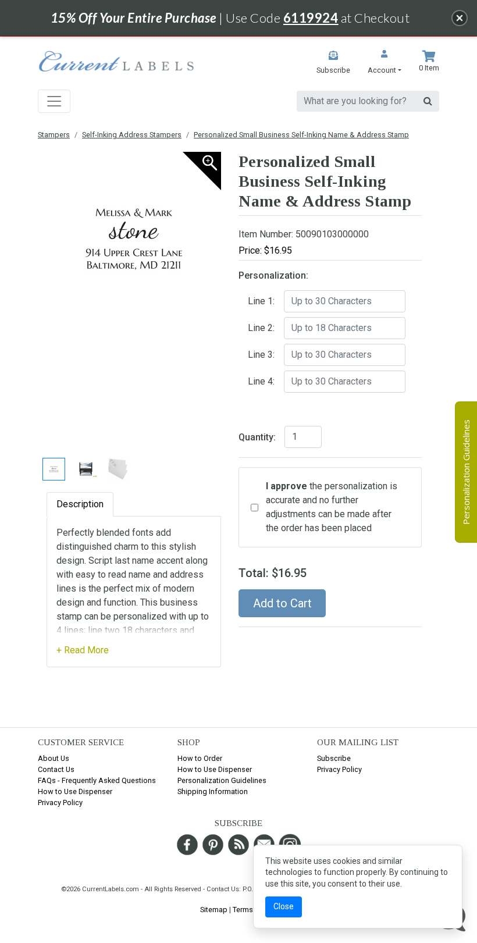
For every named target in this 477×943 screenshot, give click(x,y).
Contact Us (56, 769)
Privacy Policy (60, 802)
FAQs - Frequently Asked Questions (97, 780)
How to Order (199, 758)
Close (283, 906)
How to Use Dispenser (75, 791)
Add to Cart (282, 603)
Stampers (54, 134)
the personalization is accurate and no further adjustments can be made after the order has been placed (331, 507)
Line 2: (261, 327)
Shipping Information (212, 791)
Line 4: (261, 381)
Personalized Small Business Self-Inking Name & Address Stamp (301, 134)
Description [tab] (80, 504)
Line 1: (261, 301)
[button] (384, 63)
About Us (53, 758)
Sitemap (213, 909)
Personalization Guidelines (221, 780)
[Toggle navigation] (54, 101)
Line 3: (261, 354)
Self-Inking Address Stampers (131, 134)
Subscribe (334, 758)
